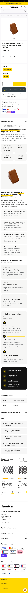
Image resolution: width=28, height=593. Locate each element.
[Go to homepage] (14, 7)
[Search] (25, 11)
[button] (5, 7)
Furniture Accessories (13, 15)
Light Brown (7, 69)
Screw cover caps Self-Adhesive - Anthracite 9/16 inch (7, 485)
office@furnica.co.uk (7, 522)
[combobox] (14, 11)
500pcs (6, 76)
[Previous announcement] (1, 3)
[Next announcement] (26, 3)
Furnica (3, 15)
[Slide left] (3, 29)
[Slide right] (25, 29)
